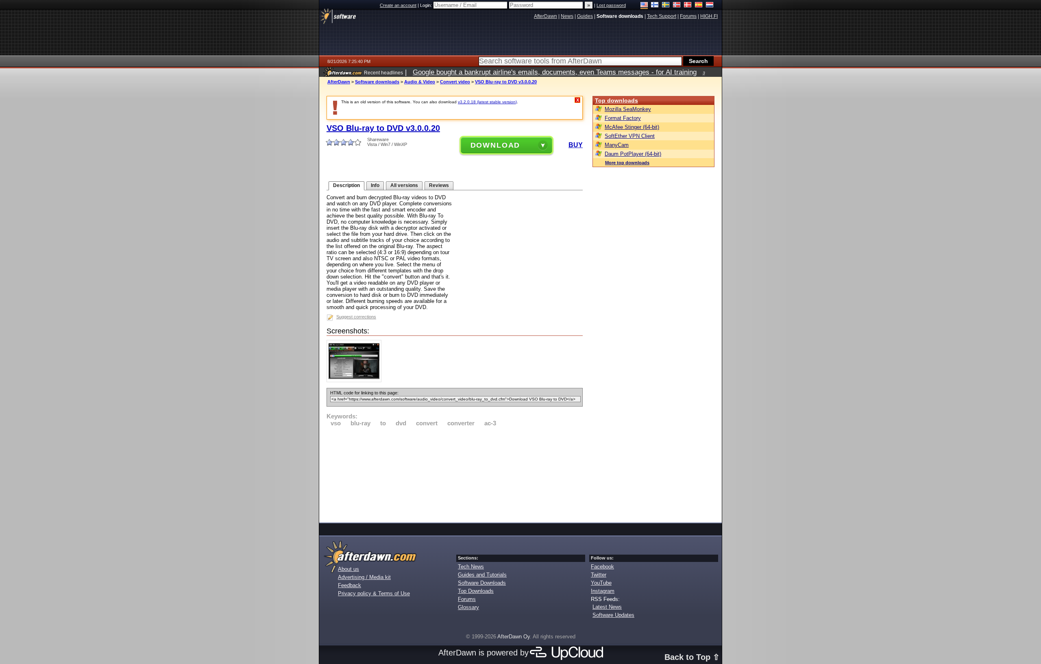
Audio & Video (419, 81)
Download (495, 145)
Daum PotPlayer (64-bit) (633, 154)
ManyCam (617, 145)
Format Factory (623, 118)
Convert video (455, 81)
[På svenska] (666, 5)
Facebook (602, 567)
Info (375, 185)
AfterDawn (338, 81)
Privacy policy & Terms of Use (374, 593)
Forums (467, 599)
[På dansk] (688, 5)
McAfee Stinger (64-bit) (632, 127)
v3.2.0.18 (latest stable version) (487, 102)
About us (348, 569)
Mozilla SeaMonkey (628, 109)
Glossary (468, 607)
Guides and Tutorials (482, 575)
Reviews (439, 185)
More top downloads (627, 162)
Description (346, 185)
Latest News (607, 607)
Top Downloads (476, 591)
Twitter (598, 575)
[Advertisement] (455, 473)
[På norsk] (677, 5)
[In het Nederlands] (710, 5)
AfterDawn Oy (513, 637)
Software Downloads (482, 583)
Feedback (349, 585)
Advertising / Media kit (364, 577)
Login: (426, 5)
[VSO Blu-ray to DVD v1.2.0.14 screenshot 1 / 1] (356, 380)
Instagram (602, 591)
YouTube (601, 583)
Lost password (611, 5)
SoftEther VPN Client (630, 136)
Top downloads (616, 100)
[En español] (699, 5)
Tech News (471, 567)
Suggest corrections (356, 316)
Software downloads (377, 81)
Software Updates (613, 615)
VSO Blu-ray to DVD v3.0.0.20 (506, 81)
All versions (404, 185)
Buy (575, 145)
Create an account (398, 5)
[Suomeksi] (655, 5)
